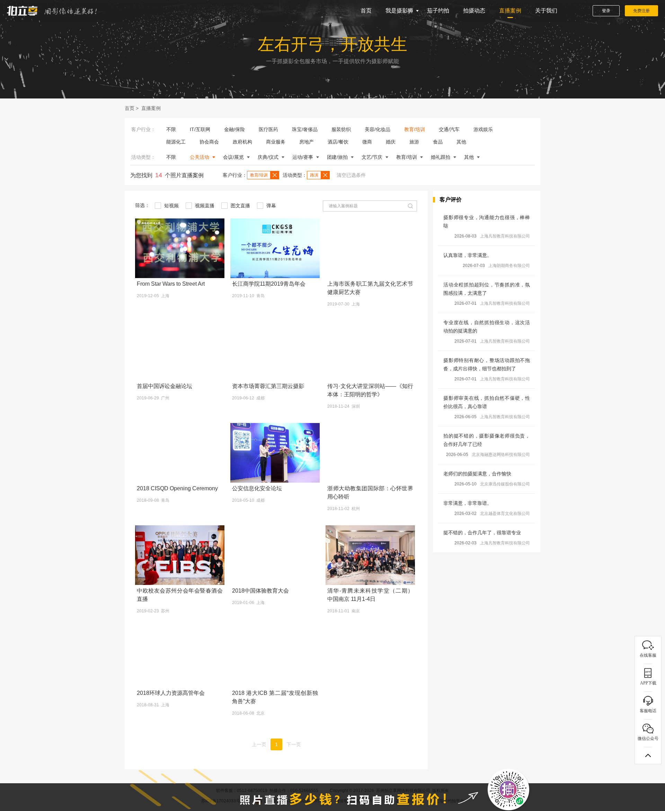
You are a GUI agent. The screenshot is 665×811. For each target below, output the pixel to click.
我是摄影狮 (399, 11)
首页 (366, 11)
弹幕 (270, 205)
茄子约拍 (438, 11)
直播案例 (510, 11)
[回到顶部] (648, 755)
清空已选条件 (351, 175)
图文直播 (239, 205)
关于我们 (546, 11)
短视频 (171, 205)
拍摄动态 (474, 11)
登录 (606, 10)
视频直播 (204, 205)
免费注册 (641, 10)
